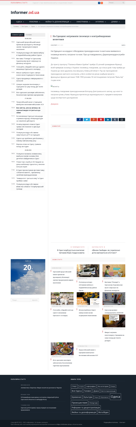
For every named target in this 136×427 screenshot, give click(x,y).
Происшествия (79, 402)
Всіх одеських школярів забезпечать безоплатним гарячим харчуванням (62, 363)
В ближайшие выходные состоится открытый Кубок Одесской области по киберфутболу (40, 398)
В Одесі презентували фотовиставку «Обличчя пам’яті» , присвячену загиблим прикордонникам (30, 172)
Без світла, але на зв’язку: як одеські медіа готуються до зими (28, 110)
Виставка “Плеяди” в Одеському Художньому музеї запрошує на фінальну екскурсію (28, 60)
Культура (88, 397)
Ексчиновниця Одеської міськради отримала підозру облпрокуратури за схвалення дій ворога (29, 118)
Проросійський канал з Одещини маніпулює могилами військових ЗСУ (88, 352)
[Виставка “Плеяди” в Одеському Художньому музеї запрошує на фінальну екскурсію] (114, 271)
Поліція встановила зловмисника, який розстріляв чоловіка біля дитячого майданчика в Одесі (29, 156)
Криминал (76, 397)
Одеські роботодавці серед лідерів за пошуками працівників (38, 409)
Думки (114, 22)
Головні (29, 35)
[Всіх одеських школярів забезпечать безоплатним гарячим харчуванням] (62, 349)
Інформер (54, 45)
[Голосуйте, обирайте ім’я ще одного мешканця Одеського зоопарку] (62, 299)
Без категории (103, 386)
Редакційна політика (111, 422)
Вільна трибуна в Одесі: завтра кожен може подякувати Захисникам (88, 312)
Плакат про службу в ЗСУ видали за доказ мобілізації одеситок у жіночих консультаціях (30, 164)
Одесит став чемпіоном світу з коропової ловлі (52, 3)
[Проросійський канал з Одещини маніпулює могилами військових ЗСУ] (88, 344)
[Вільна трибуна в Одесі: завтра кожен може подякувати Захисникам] (88, 299)
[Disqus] (88, 157)
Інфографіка (82, 22)
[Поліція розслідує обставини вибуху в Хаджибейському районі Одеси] (88, 271)
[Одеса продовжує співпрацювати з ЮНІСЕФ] (114, 299)
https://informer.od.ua (64, 424)
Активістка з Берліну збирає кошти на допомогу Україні (41, 388)
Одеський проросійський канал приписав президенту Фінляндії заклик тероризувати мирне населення (63, 277)
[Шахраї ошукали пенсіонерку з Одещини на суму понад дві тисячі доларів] (114, 322)
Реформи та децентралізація (86, 407)
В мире (113, 386)
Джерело (54, 104)
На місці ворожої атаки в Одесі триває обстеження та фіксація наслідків (28, 126)
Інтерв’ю (100, 22)
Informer (25, 12)
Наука (96, 397)
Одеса (19, 22)
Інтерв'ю (81, 386)
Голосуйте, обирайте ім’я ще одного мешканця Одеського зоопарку (63, 312)
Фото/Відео (103, 412)
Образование (104, 397)
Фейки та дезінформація (57, 22)
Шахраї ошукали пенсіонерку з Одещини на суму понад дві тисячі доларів (29, 86)
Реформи (33, 22)
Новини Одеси (17, 35)
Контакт (122, 422)
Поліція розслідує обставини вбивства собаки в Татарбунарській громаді (29, 186)
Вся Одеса (77, 390)
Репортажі (93, 403)
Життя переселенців (108, 391)
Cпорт (74, 386)
